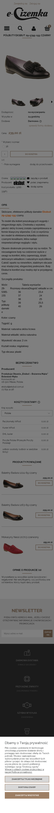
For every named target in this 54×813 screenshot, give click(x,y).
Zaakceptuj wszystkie (27, 795)
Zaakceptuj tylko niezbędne (27, 779)
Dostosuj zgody (27, 787)
